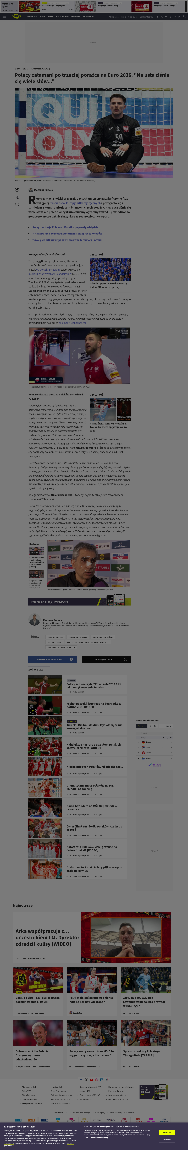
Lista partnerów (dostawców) (96, 1138)
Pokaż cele (167, 1140)
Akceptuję (167, 1132)
